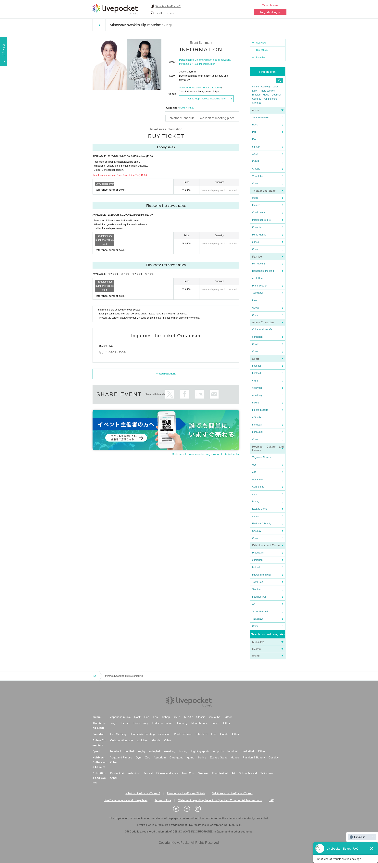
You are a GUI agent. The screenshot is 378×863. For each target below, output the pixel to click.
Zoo (254, 472)
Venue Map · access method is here (206, 98)
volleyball (257, 388)
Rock (255, 124)
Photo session (267, 90)
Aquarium (257, 479)
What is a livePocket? (168, 6)
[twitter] (178, 809)
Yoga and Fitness (261, 457)
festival (256, 567)
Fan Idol (257, 256)
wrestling (257, 395)
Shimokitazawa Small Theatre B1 (197, 87)
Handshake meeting (263, 271)
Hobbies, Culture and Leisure (100, 762)
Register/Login (270, 12)
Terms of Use (163, 800)
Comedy (265, 86)
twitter (169, 394)
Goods (255, 307)
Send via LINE (199, 394)
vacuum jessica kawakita (217, 59)
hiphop (256, 146)
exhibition (257, 278)
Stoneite (256, 102)
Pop (254, 132)
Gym (254, 464)
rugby (255, 380)
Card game (258, 486)
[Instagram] (200, 809)
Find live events (165, 13)
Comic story (258, 212)
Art (253, 604)
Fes (254, 139)
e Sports (256, 417)
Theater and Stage (264, 190)
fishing (255, 501)
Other (255, 183)
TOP (95, 676)
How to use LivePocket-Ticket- (186, 793)
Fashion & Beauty (261, 523)
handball (257, 424)
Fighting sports (260, 410)
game (255, 494)
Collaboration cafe (262, 329)
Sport (255, 358)
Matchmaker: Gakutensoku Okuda (197, 64)
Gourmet (276, 94)
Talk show (257, 293)
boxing (255, 402)
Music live (258, 641)
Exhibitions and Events (266, 545)
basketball (257, 432)
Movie (266, 94)
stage (255, 198)
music (255, 110)
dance (255, 242)
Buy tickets (262, 50)
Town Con (257, 582)
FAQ (271, 800)
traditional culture (261, 220)
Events (256, 648)
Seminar (256, 589)
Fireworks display (261, 574)
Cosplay (256, 98)
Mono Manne (259, 234)
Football (256, 373)
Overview (261, 42)
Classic (256, 168)
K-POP (255, 161)
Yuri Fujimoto (270, 98)
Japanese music (261, 117)
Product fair (258, 552)
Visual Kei (257, 176)
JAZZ (255, 154)
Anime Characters (263, 322)
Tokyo (218, 87)
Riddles (256, 94)
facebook (184, 394)
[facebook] (189, 809)
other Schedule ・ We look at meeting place (204, 118)
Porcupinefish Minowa (191, 59)
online (255, 86)
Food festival (259, 596)
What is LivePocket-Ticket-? (143, 793)
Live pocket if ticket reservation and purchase (115, 9)
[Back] (99, 25)
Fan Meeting (259, 263)
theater (256, 205)
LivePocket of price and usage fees (125, 800)
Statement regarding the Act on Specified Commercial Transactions (220, 800)
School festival (260, 611)
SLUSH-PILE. (186, 107)
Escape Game (259, 508)
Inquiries (260, 57)
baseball (256, 365)
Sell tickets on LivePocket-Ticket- (232, 793)
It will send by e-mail (214, 394)
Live (254, 300)
